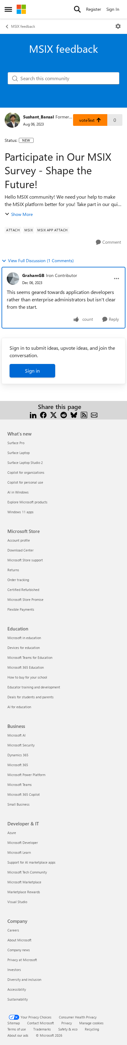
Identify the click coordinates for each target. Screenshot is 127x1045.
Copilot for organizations (25, 472)
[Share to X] (53, 414)
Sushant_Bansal (38, 117)
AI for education (19, 706)
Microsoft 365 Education (25, 667)
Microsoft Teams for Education (29, 657)
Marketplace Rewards (23, 892)
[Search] (77, 9)
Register (93, 9)
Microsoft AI (16, 735)
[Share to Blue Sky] (74, 414)
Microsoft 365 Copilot (23, 794)
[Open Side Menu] (8, 9)
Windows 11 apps (20, 512)
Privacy (66, 1023)
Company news (18, 950)
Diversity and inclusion (24, 979)
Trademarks (42, 1029)
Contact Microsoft (40, 1023)
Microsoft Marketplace (24, 882)
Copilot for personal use (25, 482)
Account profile (18, 540)
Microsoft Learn (19, 852)
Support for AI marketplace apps (31, 862)
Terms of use (16, 1029)
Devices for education (23, 647)
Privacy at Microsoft (22, 959)
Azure (11, 832)
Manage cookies (91, 1023)
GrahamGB (33, 275)
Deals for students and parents (30, 697)
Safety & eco (67, 1029)
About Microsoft (19, 940)
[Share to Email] (94, 414)
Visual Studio (17, 901)
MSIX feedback (23, 26)
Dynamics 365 (17, 755)
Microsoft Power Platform (26, 774)
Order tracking (18, 579)
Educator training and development (33, 687)
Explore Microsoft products (27, 502)
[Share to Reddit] (63, 414)
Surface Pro (15, 442)
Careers (13, 930)
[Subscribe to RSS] (84, 414)
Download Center (20, 550)
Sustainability (17, 999)
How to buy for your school (27, 677)
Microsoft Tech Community (27, 872)
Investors (14, 969)
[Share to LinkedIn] (33, 414)
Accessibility (16, 989)
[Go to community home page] (21, 9)
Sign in (32, 370)
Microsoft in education (24, 637)
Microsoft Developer (22, 842)
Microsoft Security (21, 745)
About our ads (17, 1035)
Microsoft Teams (19, 784)
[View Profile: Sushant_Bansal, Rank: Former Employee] (12, 120)
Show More (22, 214)
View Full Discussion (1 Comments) (41, 260)
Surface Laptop (18, 452)
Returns (13, 570)
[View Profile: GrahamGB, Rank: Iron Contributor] (13, 278)
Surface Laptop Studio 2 (25, 462)
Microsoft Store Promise (25, 599)
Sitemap (13, 1023)
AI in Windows (18, 492)
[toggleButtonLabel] (118, 26)
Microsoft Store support (25, 560)
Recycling (92, 1029)
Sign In (112, 9)
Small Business (18, 804)
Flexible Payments (20, 609)
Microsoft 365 (17, 764)
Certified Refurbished (23, 589)
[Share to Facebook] (43, 414)
